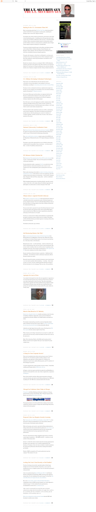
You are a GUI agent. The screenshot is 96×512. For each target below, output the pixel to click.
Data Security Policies (60, 178)
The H (41, 164)
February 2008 (59, 112)
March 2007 (58, 93)
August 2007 (59, 102)
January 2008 (59, 110)
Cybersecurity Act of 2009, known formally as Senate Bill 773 (37, 420)
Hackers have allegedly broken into (30, 314)
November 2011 (59, 167)
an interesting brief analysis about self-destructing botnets (37, 236)
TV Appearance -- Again (61, 63)
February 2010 (59, 153)
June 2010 (58, 160)
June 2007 (58, 98)
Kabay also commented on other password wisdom (33, 496)
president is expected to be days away (32, 198)
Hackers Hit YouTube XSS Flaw (62, 70)
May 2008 (58, 117)
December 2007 (59, 109)
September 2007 (59, 103)
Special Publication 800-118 (40, 473)
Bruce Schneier (59, 176)
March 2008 (58, 114)
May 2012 (58, 168)
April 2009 (58, 136)
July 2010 (58, 162)
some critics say (49, 427)
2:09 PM (41, 269)
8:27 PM (41, 384)
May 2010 (58, 158)
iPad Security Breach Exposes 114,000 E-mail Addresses (64, 72)
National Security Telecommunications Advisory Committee (37, 130)
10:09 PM (42, 347)
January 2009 (59, 131)
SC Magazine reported (36, 91)
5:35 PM (41, 121)
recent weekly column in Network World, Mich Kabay (38, 480)
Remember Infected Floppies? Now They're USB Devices (63, 66)
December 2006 (59, 88)
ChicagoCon (25, 392)
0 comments (47, 72)
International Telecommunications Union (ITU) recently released (38, 158)
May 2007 (58, 97)
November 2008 (59, 127)
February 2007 (59, 92)
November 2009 (59, 148)
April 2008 (58, 115)
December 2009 (59, 150)
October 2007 (59, 105)
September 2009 (59, 144)
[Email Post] (52, 72)
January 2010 (59, 151)
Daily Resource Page (60, 175)
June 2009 (58, 139)
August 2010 (59, 163)
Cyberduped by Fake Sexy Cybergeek (64, 68)
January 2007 (59, 90)
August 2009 (59, 143)
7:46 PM (41, 72)
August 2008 (59, 122)
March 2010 (58, 155)
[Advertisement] (38, 21)
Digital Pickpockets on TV (61, 62)
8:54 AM (41, 457)
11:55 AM (42, 305)
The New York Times (41, 30)
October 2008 (59, 126)
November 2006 (59, 86)
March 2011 (58, 165)
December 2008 (59, 129)
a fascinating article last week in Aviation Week (43, 84)
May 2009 (58, 138)
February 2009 (59, 133)
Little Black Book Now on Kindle (63, 57)
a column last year (40, 485)
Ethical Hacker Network (37, 395)
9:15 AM (41, 150)
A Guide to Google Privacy (61, 77)
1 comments (47, 269)
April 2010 (58, 156)
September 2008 (59, 124)
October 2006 (59, 85)
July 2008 (58, 121)
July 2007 (58, 100)
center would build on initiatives (31, 136)
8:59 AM (41, 189)
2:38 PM (41, 228)
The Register (25, 373)
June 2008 (58, 119)
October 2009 (59, 146)
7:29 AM (41, 411)
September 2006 (59, 83)
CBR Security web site (40, 367)
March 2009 (58, 134)
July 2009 (58, 141)
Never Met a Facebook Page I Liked (63, 75)
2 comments (48, 305)
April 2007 (58, 95)
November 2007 (59, 107)
